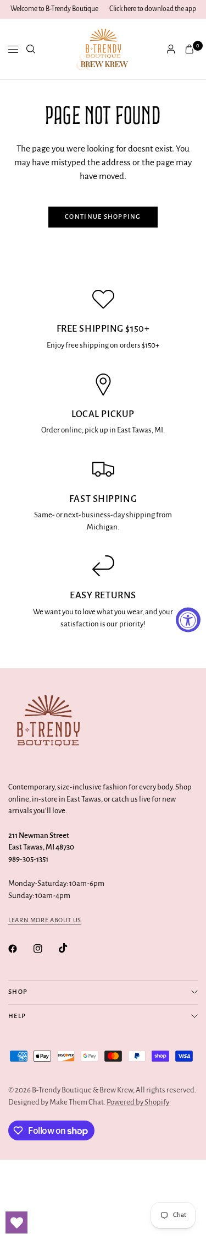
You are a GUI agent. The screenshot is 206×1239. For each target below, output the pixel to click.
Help (17, 1016)
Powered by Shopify (138, 1102)
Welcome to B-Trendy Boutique (54, 9)
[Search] (31, 49)
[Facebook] (20, 949)
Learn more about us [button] (44, 920)
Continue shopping (103, 216)
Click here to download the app (152, 9)
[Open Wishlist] (16, 1222)
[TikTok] (71, 948)
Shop (17, 991)
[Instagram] (46, 949)
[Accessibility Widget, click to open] (188, 619)
